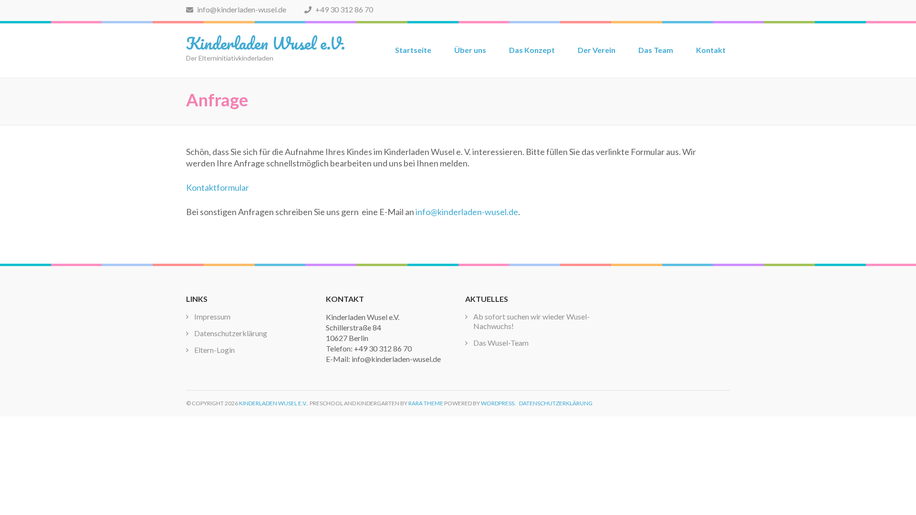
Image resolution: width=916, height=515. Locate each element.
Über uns (470, 49)
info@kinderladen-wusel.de (241, 9)
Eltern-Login (214, 349)
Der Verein (596, 49)
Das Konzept (532, 49)
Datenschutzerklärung (230, 333)
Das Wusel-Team (501, 342)
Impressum (212, 316)
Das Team (655, 49)
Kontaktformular (217, 187)
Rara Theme (425, 403)
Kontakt (711, 49)
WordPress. (498, 403)
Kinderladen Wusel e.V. (265, 43)
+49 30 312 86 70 (343, 9)
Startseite (413, 49)
